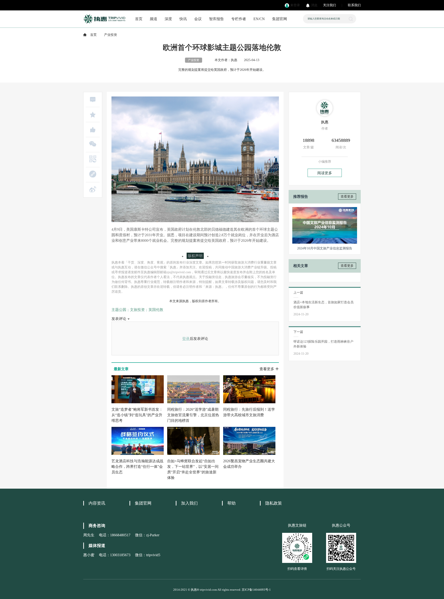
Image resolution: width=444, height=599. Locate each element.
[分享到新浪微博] (92, 189)
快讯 (183, 19)
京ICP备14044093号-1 (256, 589)
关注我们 (329, 5)
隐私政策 (273, 503)
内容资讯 (97, 503)
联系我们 (354, 5)
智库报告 (216, 19)
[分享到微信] (92, 143)
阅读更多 (324, 173)
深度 (168, 19)
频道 (153, 19)
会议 (198, 19)
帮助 (231, 503)
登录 (186, 339)
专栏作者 (238, 19)
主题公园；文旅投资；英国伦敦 (137, 310)
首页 (138, 19)
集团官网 (279, 19)
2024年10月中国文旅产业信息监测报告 (324, 248)
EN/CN (259, 19)
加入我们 (189, 503)
